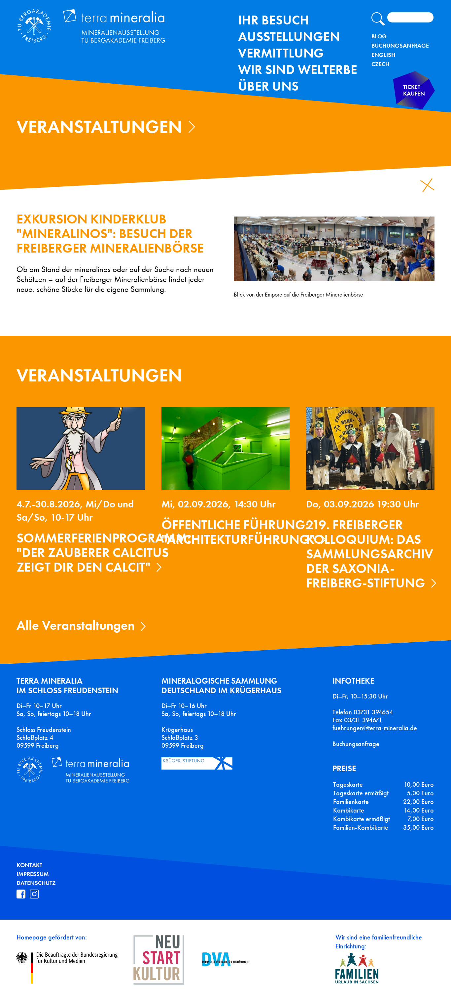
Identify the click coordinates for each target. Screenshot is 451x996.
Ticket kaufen (414, 90)
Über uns (268, 86)
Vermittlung (281, 53)
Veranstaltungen (99, 127)
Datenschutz (36, 883)
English (383, 55)
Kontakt (29, 865)
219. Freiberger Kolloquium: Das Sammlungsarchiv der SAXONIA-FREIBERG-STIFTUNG (369, 554)
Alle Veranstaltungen (76, 625)
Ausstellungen (289, 36)
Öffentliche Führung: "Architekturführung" (238, 532)
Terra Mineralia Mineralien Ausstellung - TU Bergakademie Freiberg (98, 27)
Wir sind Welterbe (297, 69)
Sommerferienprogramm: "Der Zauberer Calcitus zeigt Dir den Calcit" (104, 552)
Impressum (33, 874)
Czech (380, 64)
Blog (379, 36)
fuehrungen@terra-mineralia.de (374, 728)
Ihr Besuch (273, 20)
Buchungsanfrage (400, 45)
